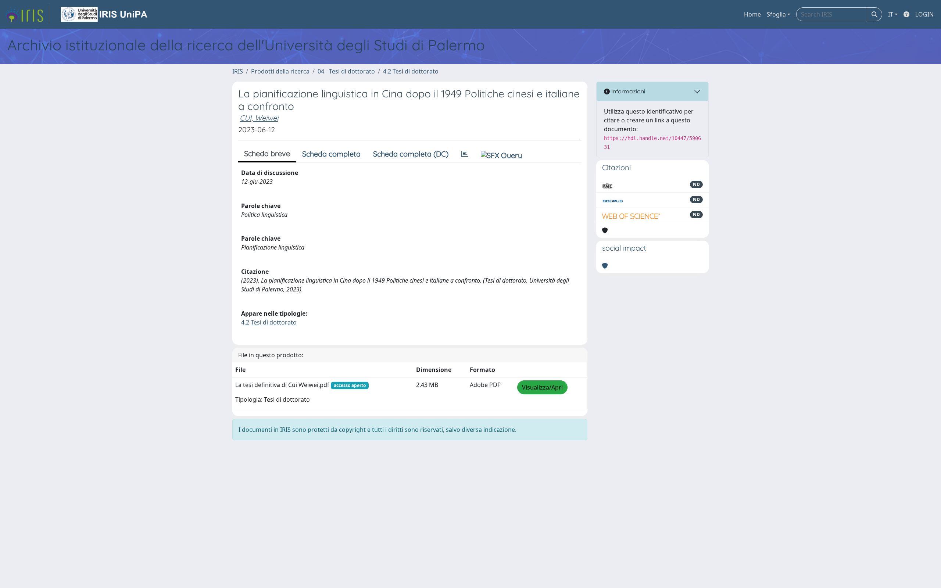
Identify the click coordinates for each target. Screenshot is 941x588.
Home (752, 14)
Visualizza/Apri (542, 387)
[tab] (465, 154)
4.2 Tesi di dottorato (411, 71)
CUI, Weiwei (259, 117)
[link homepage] (26, 14)
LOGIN (924, 14)
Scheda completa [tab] (331, 153)
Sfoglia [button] (776, 14)
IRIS (237, 71)
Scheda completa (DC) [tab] (410, 153)
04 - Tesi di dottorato (346, 71)
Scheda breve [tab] (267, 153)
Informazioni (627, 91)
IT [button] (890, 14)
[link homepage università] (104, 14)
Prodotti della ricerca (280, 71)
